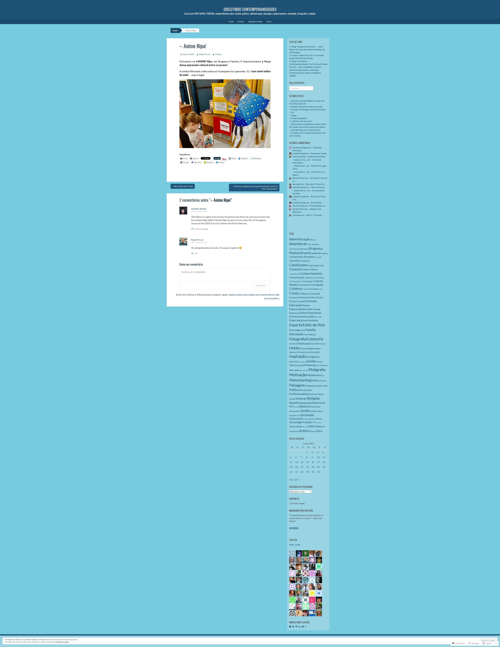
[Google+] (306, 627)
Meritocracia (303, 370)
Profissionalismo (299, 394)
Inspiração (297, 356)
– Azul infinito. (315, 202)
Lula (301, 365)
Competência (294, 274)
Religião (313, 398)
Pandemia (310, 385)
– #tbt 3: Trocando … (314, 215)
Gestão (292, 344)
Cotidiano (295, 288)
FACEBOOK (293, 528)
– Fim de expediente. (298, 118)
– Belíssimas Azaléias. (316, 156)
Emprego (317, 309)
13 (296, 462)
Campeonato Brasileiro (302, 256)
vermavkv (297, 215)
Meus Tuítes (294, 544)
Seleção (313, 411)
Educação (295, 305)
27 (296, 472)
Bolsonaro (304, 249)
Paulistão (319, 386)
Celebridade (313, 265)
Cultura (218, 54)
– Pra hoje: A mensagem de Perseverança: (307, 109)
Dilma (313, 297)
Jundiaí (311, 361)
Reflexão (300, 398)
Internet (293, 361)
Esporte (295, 325)
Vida (311, 426)
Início (175, 30)
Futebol (313, 339)
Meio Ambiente (321, 365)
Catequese (305, 261)
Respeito (294, 402)
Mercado (294, 370)
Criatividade (312, 289)
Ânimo (313, 431)
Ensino (303, 312)
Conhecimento (295, 281)
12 (291, 462)
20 (296, 467)
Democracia (304, 297)
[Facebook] (290, 627)
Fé (321, 339)
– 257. (292, 112)
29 (307, 472)
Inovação (315, 352)
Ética (319, 431)
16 (313, 462)
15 (307, 462)
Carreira (294, 260)
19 (291, 467)
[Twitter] (293, 627)
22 (307, 467)
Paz (325, 385)
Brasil (304, 253)
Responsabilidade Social (312, 402)
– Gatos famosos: (317, 187)
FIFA (305, 335)
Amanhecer (298, 244)
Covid (304, 289)
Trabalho (307, 422)
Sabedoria (304, 406)
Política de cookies (62, 642)
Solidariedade (296, 418)
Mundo (311, 375)
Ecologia (300, 301)
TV (314, 422)
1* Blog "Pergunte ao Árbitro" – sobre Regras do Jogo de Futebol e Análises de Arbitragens (307, 49)
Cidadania (295, 269)
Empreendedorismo (300, 309)
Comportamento (311, 273)
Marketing (309, 365)
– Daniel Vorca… (300, 190)
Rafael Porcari (204, 54)
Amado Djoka (299, 205)
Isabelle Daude (299, 153)
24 (318, 467)
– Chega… (293, 115)
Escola (318, 317)
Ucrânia (318, 422)
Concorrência (318, 278)
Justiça (319, 361)
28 (302, 472)
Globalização (303, 343)
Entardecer (314, 312)
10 (318, 457)
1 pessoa (205, 229)
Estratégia (295, 330)
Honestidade (307, 348)
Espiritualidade (310, 320)
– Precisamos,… (299, 172)
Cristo (294, 293)
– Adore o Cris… (300, 159)
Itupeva (303, 362)
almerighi (297, 184)
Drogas (292, 301)
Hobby (294, 348)
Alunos (313, 240)
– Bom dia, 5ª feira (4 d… (315, 184)
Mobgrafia (317, 369)
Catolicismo (298, 265)
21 (302, 467)
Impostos (293, 352)
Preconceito (305, 390)
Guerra (323, 344)
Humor (317, 348)
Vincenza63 (298, 156)
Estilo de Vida (314, 325)
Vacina (305, 427)
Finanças (312, 334)
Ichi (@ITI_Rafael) (198, 209)
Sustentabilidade (309, 419)
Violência (319, 426)
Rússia (295, 407)
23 (313, 467)
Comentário (261, 285)
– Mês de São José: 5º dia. (182, 186)
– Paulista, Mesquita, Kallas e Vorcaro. (306, 106)
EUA (303, 330)
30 (313, 472)
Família (310, 330)
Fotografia (297, 339)
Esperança (295, 320)
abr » (297, 479)
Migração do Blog (255, 21)
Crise (320, 289)
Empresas (294, 313)
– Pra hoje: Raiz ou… (317, 205)
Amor (309, 244)
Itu (299, 362)
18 (324, 462)
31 (318, 472)
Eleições (306, 305)
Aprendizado (294, 249)
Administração (299, 239)
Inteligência (313, 356)
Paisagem (297, 385)
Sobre (269, 21)
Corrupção (317, 284)
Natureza (297, 380)
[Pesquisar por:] (301, 88)
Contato (240, 21)
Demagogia (293, 297)
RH (291, 406)
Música (320, 375)
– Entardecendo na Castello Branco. (305, 130)
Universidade (295, 426)
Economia (311, 301)
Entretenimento (297, 316)
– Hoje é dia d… (299, 165)
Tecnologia (295, 422)
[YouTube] (303, 627)
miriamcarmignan (300, 147)
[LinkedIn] (300, 627)
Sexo (298, 416)
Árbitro (304, 431)
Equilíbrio (311, 316)
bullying (324, 253)
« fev (291, 479)
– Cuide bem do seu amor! (300, 121)
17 (318, 462)
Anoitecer (315, 244)
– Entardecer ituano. (318, 153)
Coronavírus (304, 284)
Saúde (304, 410)
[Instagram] (296, 627)
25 (324, 467)
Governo (315, 343)
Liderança (294, 365)
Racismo (314, 394)
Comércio (309, 277)
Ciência (314, 269)
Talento (318, 419)
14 (302, 462)
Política (294, 390)
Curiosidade (314, 293)
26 (291, 472)
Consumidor (307, 281)
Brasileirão (315, 253)
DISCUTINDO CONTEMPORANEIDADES (250, 9)
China (321, 265)
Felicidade (296, 334)
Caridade (318, 257)
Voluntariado (294, 431)
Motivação (298, 374)
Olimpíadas (322, 381)
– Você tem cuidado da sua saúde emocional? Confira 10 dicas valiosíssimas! (255, 187)
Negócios (311, 380)
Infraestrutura (304, 352)
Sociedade (307, 415)
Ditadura (319, 297)
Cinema (306, 269)
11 (324, 457)
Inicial (231, 21)
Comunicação (296, 277)
